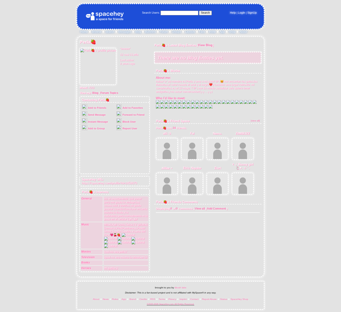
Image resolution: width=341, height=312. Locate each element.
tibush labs (180, 287)
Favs (202, 31)
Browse (96, 31)
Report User (129, 128)
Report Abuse (209, 299)
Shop (232, 31)
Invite (212, 31)
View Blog (205, 45)
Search (205, 12)
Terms (162, 299)
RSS (152, 299)
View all (200, 208)
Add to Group (96, 128)
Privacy (172, 299)
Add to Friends (96, 107)
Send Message (96, 114)
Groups (176, 31)
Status (223, 299)
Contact (194, 299)
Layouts (190, 31)
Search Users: (151, 12)
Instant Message (97, 121)
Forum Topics (109, 93)
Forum (164, 31)
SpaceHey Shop (239, 299)
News (106, 299)
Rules (115, 299)
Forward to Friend (133, 114)
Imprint (183, 299)
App (222, 31)
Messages (124, 31)
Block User (129, 121)
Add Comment (216, 208)
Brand (132, 299)
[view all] (255, 120)
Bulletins (150, 31)
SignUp (252, 12)
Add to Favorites (132, 107)
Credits (143, 299)
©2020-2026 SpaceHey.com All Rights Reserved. (170, 304)
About (243, 31)
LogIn (241, 12)
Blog (138, 31)
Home (84, 31)
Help (233, 12)
